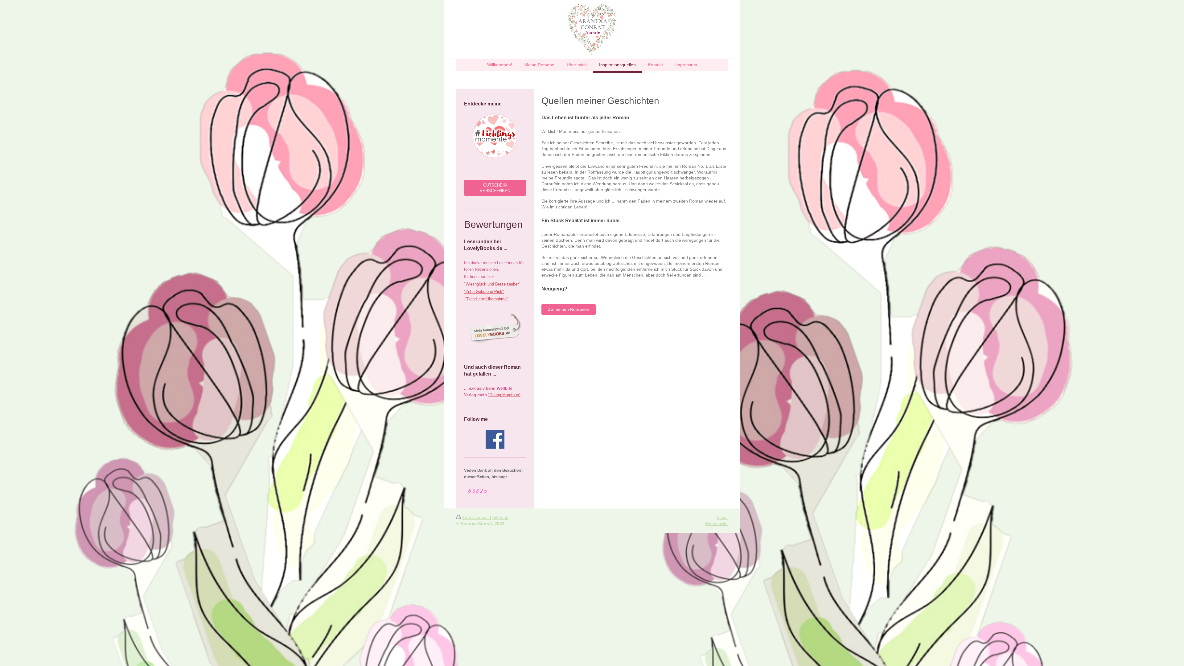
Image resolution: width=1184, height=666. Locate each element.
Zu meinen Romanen (568, 309)
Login (722, 517)
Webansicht (716, 523)
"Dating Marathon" (504, 395)
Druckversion (476, 517)
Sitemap (500, 517)
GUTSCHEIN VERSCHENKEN (495, 188)
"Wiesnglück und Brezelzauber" (492, 284)
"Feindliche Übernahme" (486, 299)
